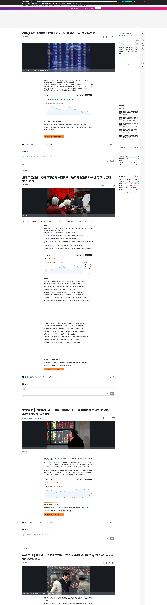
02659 (52, 222)
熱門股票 (121, 157)
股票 (131, 14)
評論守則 (23, 145)
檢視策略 (54, 78)
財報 (73, 5)
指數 (123, 14)
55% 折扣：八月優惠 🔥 (127, 1)
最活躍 (120, 132)
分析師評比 (69, 5)
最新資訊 (24, 5)
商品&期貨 (48, 5)
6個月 (54, 84)
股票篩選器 (69, 3)
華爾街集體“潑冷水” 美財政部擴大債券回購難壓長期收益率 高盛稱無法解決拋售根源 (130, 93)
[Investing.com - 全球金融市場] (27, 1)
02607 (50, 219)
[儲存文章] (106, 18)
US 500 (120, 39)
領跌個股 (129, 132)
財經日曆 (63, 3)
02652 (50, 226)
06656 (50, 323)
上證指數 (120, 30)
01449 (50, 216)
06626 (50, 318)
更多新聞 (128, 123)
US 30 (120, 37)
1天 (46, 84)
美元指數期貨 (121, 41)
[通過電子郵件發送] (47, 125)
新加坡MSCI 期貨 (122, 32)
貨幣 (120, 14)
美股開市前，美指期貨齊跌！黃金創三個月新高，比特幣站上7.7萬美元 (130, 111)
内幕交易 (64, 5)
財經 (56, 5)
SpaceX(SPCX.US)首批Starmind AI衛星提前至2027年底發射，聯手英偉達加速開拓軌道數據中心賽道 (130, 117)
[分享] (103, 18)
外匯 (45, 5)
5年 (59, 84)
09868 (63, 439)
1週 (48, 84)
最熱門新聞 (30, 5)
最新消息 (34, 5)
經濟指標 (53, 5)
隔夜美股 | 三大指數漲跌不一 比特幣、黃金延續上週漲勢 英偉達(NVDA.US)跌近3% (130, 99)
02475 (50, 273)
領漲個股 (124, 132)
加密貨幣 (38, 5)
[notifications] (142, 1)
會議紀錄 (76, 5)
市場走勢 (121, 128)
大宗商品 (127, 14)
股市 (42, 5)
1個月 (51, 84)
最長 (62, 84)
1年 (57, 84)
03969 (50, 270)
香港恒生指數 (121, 28)
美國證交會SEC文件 (82, 5)
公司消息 (60, 5)
